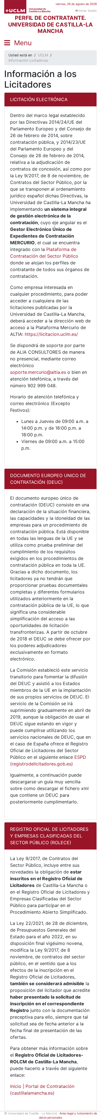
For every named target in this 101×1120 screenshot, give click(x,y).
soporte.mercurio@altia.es (38, 372)
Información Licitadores (28, 60)
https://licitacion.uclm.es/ (51, 334)
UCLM (43, 55)
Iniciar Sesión (87, 11)
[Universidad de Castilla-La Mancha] (27, 6)
